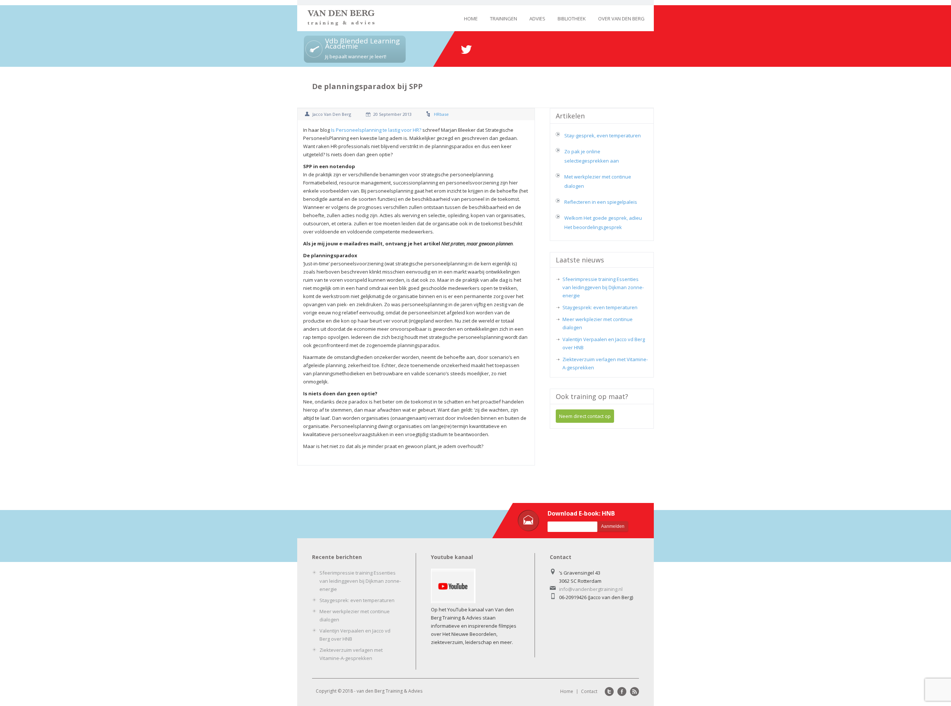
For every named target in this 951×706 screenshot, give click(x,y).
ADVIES (537, 18)
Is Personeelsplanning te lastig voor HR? (376, 130)
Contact (589, 691)
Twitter (609, 691)
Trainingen (503, 18)
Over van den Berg (621, 18)
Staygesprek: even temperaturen (599, 307)
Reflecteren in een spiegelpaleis (600, 202)
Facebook (621, 691)
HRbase (441, 114)
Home (471, 18)
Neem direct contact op (585, 416)
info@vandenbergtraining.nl (591, 589)
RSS (634, 691)
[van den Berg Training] (341, 23)
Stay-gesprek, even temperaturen (602, 135)
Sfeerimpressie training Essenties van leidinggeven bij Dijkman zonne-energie (603, 287)
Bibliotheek (572, 18)
